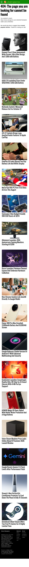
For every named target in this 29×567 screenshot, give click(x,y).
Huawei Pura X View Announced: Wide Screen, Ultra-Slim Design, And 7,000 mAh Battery (13, 54)
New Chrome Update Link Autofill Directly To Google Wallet (14, 297)
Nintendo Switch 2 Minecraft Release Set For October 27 (12, 107)
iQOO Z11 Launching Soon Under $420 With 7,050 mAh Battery (13, 81)
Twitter (23, 537)
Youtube (24, 532)
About (18, 532)
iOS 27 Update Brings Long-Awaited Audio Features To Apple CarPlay (14, 135)
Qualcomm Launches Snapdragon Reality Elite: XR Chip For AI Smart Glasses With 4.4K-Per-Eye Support (14, 383)
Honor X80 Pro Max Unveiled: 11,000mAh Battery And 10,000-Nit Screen (14, 325)
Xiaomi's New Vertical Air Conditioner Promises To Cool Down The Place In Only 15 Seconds (14, 495)
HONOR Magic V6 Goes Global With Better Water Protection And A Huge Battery (14, 412)
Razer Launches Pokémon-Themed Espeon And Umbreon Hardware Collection (14, 270)
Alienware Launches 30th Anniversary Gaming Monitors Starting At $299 (13, 242)
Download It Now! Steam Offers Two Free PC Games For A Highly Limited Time (13, 523)
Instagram (24, 534)
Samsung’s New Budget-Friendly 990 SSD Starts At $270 (13, 214)
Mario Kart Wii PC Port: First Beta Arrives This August (14, 188)
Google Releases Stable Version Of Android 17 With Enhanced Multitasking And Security (14, 353)
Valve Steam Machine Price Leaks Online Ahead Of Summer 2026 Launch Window (14, 440)
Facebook (24, 535)
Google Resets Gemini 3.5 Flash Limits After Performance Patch (13, 468)
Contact (18, 534)
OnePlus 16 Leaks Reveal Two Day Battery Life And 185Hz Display (14, 162)
